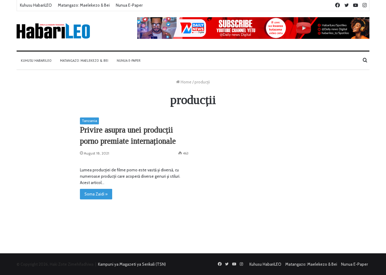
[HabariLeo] (53, 31)
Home (185, 82)
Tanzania (89, 120)
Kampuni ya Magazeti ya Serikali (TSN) (132, 264)
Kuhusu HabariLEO (36, 5)
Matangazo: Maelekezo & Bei (84, 5)
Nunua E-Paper (129, 5)
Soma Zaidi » (96, 194)
